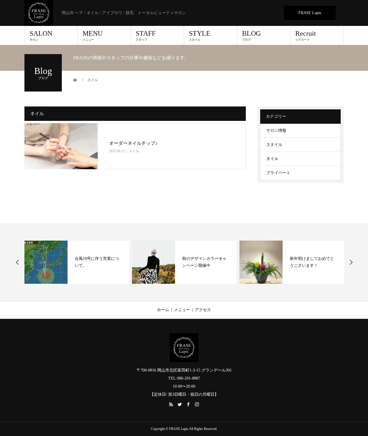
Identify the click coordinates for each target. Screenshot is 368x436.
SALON (41, 35)
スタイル (274, 144)
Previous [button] (17, 262)
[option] (76, 262)
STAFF (146, 35)
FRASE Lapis (309, 13)
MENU (93, 35)
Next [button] (351, 262)
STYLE (199, 35)
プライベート (278, 173)
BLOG (251, 35)
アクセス (203, 310)
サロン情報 (276, 130)
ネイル (134, 151)
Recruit (305, 35)
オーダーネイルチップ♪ (133, 143)
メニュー (182, 310)
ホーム (163, 310)
